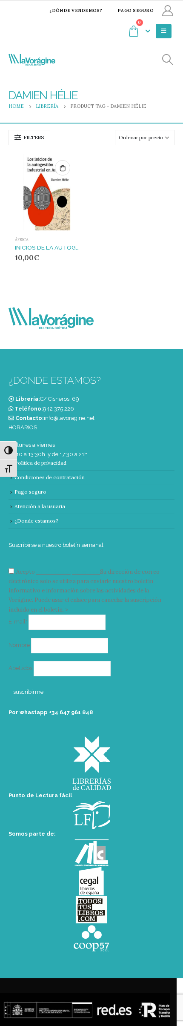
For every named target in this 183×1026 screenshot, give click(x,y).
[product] (47, 192)
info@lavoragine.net (69, 418)
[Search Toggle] (167, 59)
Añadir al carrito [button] (62, 167)
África (22, 239)
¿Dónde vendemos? (75, 10)
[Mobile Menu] (164, 31)
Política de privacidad (40, 463)
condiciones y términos (67, 571)
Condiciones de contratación (49, 477)
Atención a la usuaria (39, 506)
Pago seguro (135, 10)
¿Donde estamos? (36, 520)
